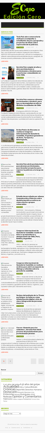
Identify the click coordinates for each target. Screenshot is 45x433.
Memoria (17, 394)
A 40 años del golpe (11, 384)
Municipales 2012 (27, 394)
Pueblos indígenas (18, 399)
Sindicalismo (27, 399)
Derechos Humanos (33, 390)
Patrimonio (7, 399)
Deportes (20, 389)
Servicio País (7, 32)
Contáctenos (26, 427)
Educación (20, 392)
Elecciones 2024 (29, 392)
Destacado (10, 391)
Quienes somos (15, 427)
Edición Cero (22, 17)
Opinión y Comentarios (26, 396)
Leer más (4, 61)
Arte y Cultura (24, 387)
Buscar (3, 370)
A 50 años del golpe (30, 384)
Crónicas (19, 207)
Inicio (6, 427)
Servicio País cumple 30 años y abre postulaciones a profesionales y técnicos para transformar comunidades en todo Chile (28, 71)
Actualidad (20, 47)
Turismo (34, 399)
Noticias (7, 396)
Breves (34, 387)
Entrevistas (8, 394)
